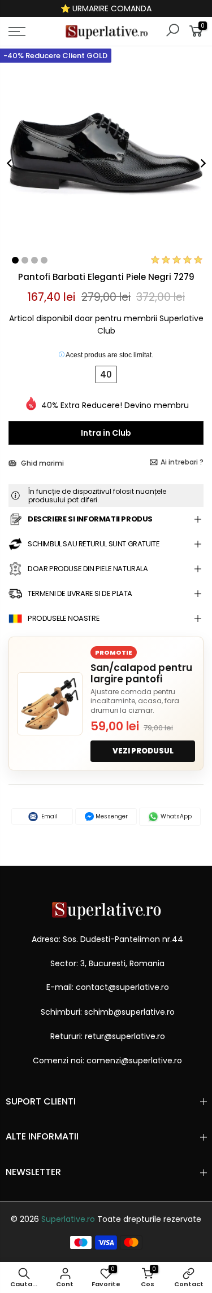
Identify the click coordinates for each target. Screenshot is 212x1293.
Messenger (111, 816)
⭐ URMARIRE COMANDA (106, 8)
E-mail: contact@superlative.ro (107, 987)
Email (49, 816)
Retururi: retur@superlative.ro (107, 1036)
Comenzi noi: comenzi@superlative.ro (107, 1060)
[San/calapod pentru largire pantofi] (50, 703)
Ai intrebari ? (182, 462)
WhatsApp (175, 816)
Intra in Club (106, 433)
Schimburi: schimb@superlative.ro (108, 1012)
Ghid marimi (41, 463)
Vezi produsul (143, 751)
